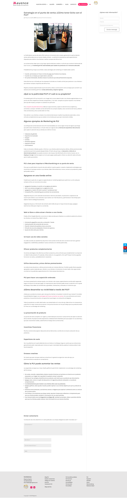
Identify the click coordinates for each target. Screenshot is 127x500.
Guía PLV (47, 482)
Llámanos (84, 4)
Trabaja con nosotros (50, 480)
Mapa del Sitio (48, 486)
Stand (88, 482)
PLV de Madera (69, 482)
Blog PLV (47, 477)
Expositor (89, 478)
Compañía (59, 4)
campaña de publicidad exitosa (34, 106)
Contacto (73, 4)
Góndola (89, 480)
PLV (87, 477)
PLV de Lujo (68, 480)
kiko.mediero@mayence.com (30, 482)
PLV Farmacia (69, 478)
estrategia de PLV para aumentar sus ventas (51, 296)
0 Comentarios (48, 17)
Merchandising (90, 484)
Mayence (28, 17)
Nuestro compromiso (50, 478)
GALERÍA (52, 4)
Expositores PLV (40, 17)
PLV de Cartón (69, 484)
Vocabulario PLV (48, 484)
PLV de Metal (69, 485)
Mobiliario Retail (90, 485)
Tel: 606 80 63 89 (28, 481)
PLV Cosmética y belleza (71, 477)
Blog (66, 4)
